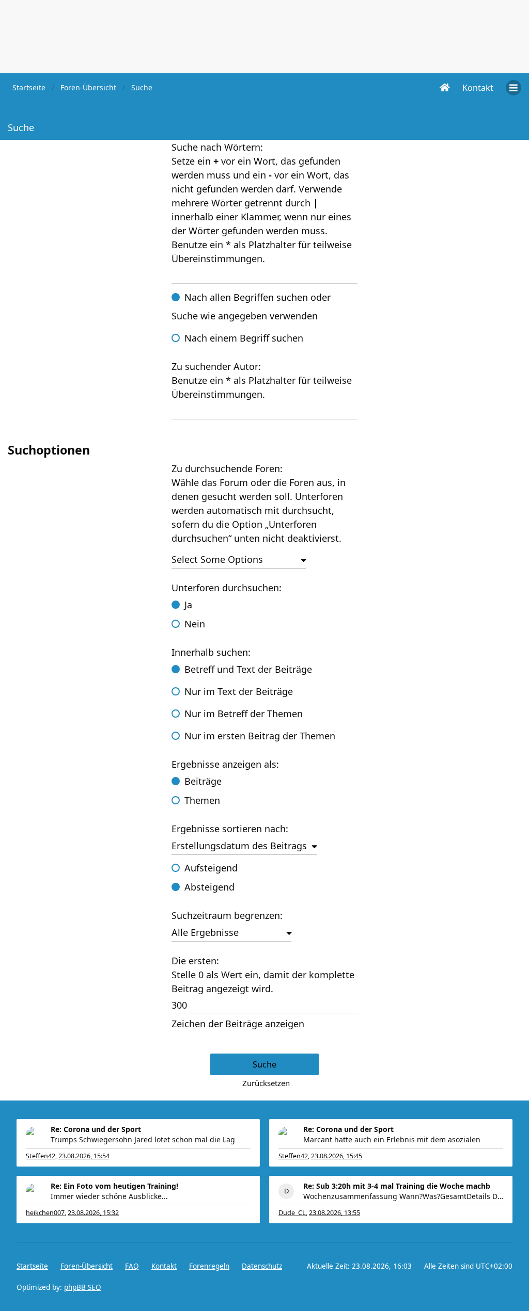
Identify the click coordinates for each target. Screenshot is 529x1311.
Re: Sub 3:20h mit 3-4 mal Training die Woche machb (396, 1186)
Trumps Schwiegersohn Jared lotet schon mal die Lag (143, 1139)
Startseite (32, 1266)
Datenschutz (262, 1266)
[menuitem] (477, 87)
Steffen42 (40, 1156)
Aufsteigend (211, 868)
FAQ (132, 1266)
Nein (194, 624)
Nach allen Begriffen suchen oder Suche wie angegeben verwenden (251, 306)
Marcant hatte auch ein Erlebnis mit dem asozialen (391, 1139)
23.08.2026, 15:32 (93, 1212)
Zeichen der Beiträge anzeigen (238, 1023)
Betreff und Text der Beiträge (248, 669)
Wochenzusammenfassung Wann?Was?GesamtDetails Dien (403, 1196)
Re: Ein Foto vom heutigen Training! (114, 1186)
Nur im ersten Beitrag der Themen (259, 736)
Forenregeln (209, 1266)
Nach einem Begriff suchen (243, 338)
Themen (202, 800)
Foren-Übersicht (86, 1266)
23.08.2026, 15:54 (84, 1156)
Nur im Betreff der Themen (243, 713)
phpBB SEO (82, 1287)
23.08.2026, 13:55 (334, 1212)
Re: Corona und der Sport (96, 1129)
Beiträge (203, 781)
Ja (188, 604)
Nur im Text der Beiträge (238, 691)
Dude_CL (292, 1212)
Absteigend (209, 887)
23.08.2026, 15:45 (336, 1156)
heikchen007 (45, 1212)
